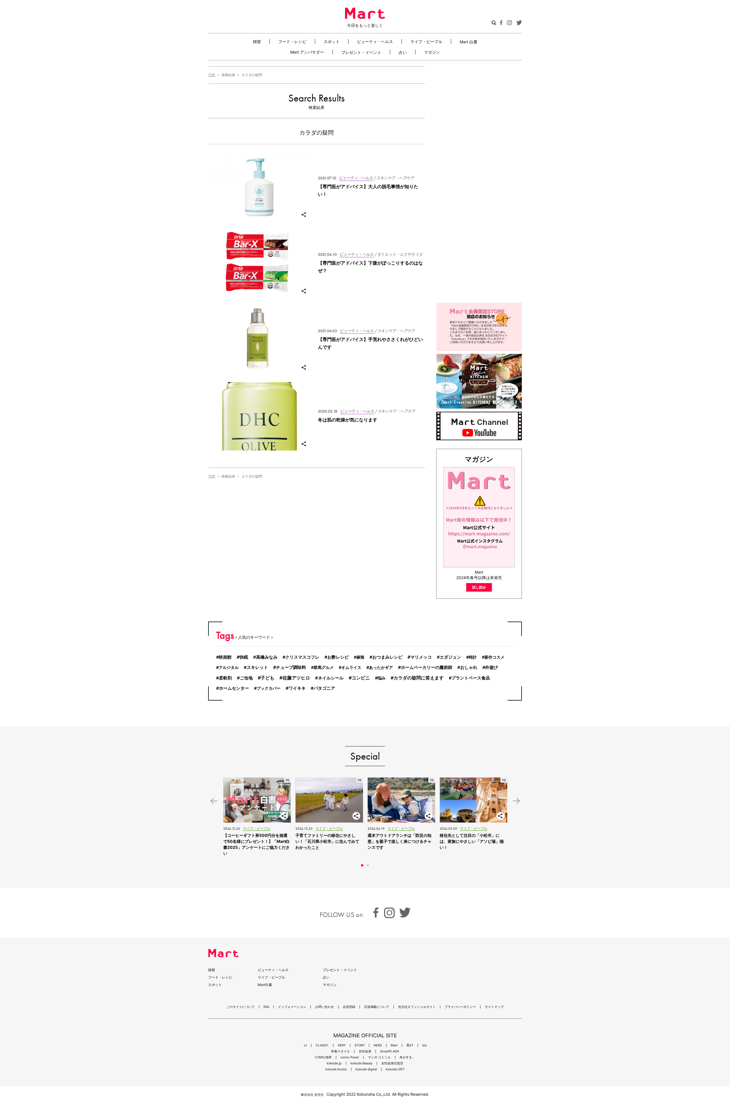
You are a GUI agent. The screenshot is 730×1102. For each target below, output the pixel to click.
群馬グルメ (324, 667)
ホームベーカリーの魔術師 (426, 667)
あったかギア (381, 667)
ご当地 (246, 678)
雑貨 (257, 41)
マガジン (432, 52)
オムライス (351, 667)
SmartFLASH (389, 1051)
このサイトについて (240, 1006)
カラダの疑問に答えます (419, 678)
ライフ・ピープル (426, 41)
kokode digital (366, 1069)
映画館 (225, 657)
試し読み (479, 587)
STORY (359, 1045)
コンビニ (361, 678)
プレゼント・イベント (361, 52)
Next (516, 801)
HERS (378, 1045)
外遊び (491, 667)
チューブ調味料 (291, 667)
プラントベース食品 (470, 678)
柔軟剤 (225, 678)
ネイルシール (331, 678)
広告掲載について (376, 1006)
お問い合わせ (324, 1006)
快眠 (244, 657)
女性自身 (365, 1051)
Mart (394, 1045)
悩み (382, 677)
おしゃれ (468, 667)
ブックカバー (269, 688)
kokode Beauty (361, 1063)
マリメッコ (421, 657)
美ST (409, 1045)
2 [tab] (368, 865)
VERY (342, 1045)
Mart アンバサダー (307, 52)
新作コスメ (494, 657)
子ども (267, 678)
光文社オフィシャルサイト (417, 1006)
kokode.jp (334, 1063)
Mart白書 (265, 985)
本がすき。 (407, 1057)
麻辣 (360, 657)
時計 (473, 657)
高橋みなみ (266, 657)
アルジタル (229, 667)
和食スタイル (340, 1051)
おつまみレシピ (387, 657)
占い (403, 52)
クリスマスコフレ (302, 657)
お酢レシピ (338, 657)
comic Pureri (349, 1057)
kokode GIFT (395, 1069)
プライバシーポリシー (460, 1006)
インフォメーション (292, 1006)
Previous (214, 801)
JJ (305, 1045)
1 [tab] (362, 865)
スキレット (257, 667)
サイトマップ (494, 1006)
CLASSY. (322, 1045)
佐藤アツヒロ (296, 678)
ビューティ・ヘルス (375, 41)
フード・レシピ (292, 41)
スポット (332, 41)
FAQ (266, 1006)
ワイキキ (297, 688)
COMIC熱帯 (323, 1057)
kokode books (336, 1069)
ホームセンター (234, 688)
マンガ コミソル (379, 1057)
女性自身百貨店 (392, 1063)
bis (424, 1045)
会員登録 (349, 1006)
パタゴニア (324, 688)
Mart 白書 (468, 41)
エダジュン (450, 657)
